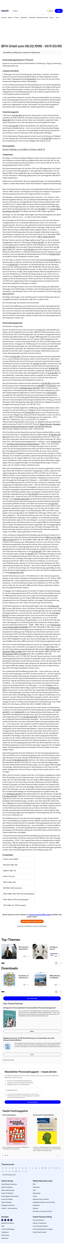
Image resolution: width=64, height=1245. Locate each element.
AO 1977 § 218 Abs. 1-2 (11, 149)
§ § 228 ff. (24, 149)
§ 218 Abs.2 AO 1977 (16, 572)
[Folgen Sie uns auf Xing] (5, 1220)
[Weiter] (61, 963)
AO (22, 417)
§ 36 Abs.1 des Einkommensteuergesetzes (23, 444)
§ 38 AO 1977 (55, 254)
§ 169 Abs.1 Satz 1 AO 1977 (30, 388)
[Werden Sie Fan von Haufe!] (11, 1220)
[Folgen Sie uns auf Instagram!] (8, 1220)
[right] (60, 1155)
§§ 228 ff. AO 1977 (21, 760)
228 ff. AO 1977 (49, 237)
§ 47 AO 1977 (31, 79)
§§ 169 (41, 385)
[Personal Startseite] (5, 11)
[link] (4, 17)
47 (44, 149)
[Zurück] (56, 963)
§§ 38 (40, 149)
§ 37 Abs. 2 (33, 149)
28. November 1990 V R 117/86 (14, 654)
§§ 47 (40, 237)
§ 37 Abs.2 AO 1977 (30, 717)
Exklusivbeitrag (54, 954)
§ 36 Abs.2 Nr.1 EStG (21, 499)
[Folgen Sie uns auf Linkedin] (2, 1220)
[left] (57, 1155)
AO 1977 (36, 363)
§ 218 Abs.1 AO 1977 (14, 794)
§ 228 (43, 209)
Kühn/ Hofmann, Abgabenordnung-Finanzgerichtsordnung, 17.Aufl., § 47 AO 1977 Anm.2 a (31, 425)
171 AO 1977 (51, 385)
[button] (59, 11)
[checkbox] (6, 1094)
